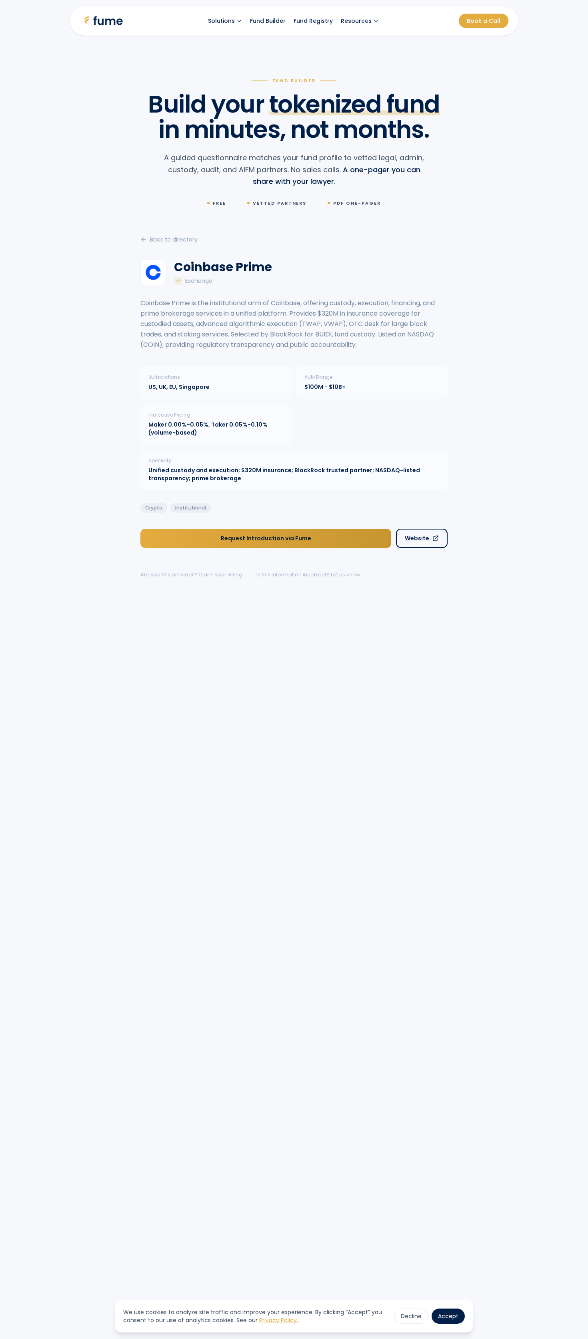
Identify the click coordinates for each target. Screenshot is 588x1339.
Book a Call (483, 21)
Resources (356, 21)
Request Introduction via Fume (266, 538)
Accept (448, 1316)
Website (417, 538)
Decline (411, 1316)
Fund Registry (313, 21)
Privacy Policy (278, 1320)
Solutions (221, 21)
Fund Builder (268, 21)
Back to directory (174, 240)
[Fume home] (104, 21)
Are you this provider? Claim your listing (191, 574)
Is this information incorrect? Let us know (308, 574)
